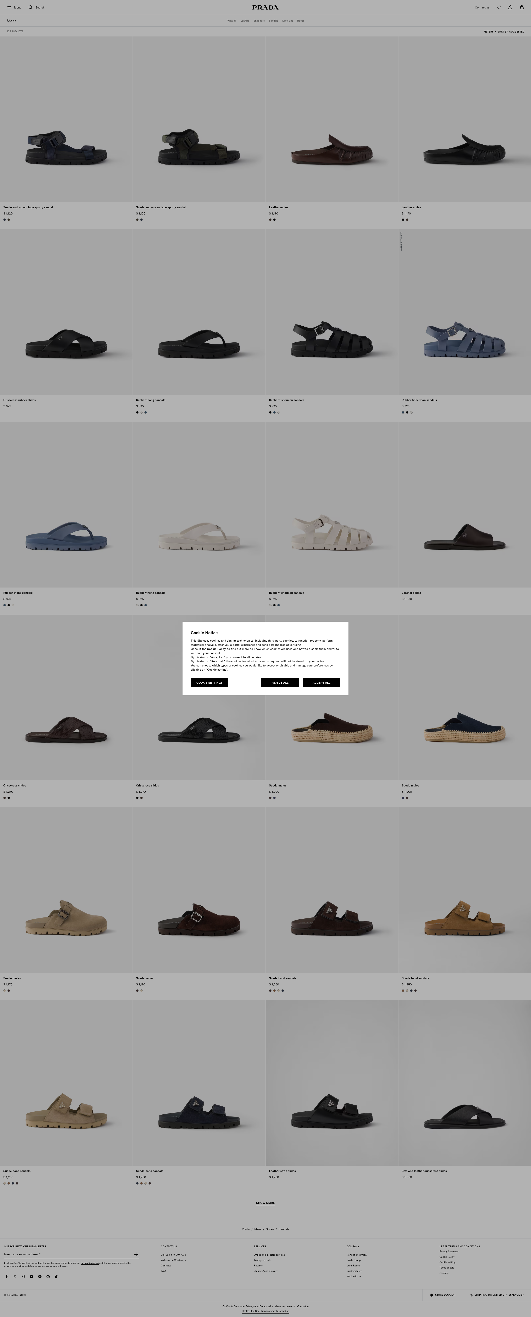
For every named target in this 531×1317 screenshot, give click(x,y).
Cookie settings (209, 683)
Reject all (280, 683)
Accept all (321, 683)
